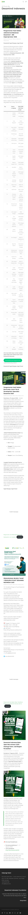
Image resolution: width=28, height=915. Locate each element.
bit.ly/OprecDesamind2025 (12, 850)
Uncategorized (15, 750)
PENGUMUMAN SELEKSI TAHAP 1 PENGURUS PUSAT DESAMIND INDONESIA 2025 (14, 580)
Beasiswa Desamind (17, 38)
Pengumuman (6, 40)
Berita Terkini (15, 395)
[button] (26, 1)
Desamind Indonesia (8, 38)
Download (20, 537)
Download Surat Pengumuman (13, 360)
